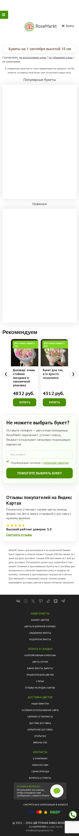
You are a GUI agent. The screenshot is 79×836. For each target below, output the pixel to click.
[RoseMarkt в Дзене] (55, 601)
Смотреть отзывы (19, 535)
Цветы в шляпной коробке (40, 626)
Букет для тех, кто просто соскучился (53, 374)
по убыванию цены (61, 57)
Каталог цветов (40, 620)
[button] (39, 49)
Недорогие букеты (40, 639)
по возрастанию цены (32, 57)
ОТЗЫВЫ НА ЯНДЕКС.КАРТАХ (40, 687)
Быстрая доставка (40, 723)
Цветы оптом (40, 661)
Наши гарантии (40, 703)
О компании (40, 758)
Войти (69, 26)
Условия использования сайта (40, 710)
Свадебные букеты (40, 633)
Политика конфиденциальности (39, 828)
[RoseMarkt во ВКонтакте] (18, 601)
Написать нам (40, 765)
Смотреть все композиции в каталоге (45, 804)
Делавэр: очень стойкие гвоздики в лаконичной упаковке (24, 377)
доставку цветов (32, 582)
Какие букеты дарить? (40, 668)
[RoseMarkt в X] (33, 601)
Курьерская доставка (40, 729)
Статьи (40, 681)
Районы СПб (40, 742)
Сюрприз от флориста (40, 716)
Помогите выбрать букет (39, 473)
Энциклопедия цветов (40, 674)
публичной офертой (55, 463)
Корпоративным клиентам (40, 655)
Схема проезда (40, 771)
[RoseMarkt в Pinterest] (40, 601)
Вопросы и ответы (40, 778)
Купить (24, 402)
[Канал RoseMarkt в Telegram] (63, 601)
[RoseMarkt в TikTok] (48, 601)
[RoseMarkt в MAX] (25, 601)
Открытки (40, 736)
